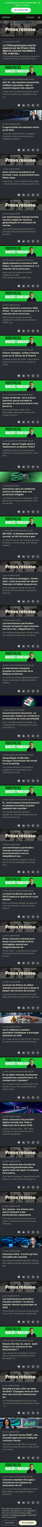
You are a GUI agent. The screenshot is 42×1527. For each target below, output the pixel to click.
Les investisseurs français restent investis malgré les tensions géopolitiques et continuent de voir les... (20, 221)
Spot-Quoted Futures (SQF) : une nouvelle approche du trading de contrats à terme (20, 1438)
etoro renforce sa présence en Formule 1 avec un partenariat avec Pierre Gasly (21, 175)
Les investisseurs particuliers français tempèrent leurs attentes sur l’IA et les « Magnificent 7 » (20, 626)
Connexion (30, 17)
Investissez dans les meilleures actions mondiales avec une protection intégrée (18, 492)
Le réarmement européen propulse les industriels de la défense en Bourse (17, 671)
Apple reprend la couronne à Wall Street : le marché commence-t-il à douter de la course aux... (20, 266)
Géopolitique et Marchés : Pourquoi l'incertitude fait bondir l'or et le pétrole (19, 761)
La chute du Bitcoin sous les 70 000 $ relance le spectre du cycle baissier (20, 897)
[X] (28, 105)
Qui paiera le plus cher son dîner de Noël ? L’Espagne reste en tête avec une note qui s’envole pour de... (20, 1392)
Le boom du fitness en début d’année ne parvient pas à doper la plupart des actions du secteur (20, 988)
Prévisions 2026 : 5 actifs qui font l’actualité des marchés (20, 1255)
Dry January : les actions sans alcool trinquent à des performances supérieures (18, 1212)
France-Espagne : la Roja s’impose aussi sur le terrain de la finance (20, 354)
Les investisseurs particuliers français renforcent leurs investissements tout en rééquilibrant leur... (18, 851)
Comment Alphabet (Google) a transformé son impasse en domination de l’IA (18, 1483)
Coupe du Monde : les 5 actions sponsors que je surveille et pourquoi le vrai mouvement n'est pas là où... (20, 402)
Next (41, 29)
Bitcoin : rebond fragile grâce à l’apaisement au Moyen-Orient (18, 445)
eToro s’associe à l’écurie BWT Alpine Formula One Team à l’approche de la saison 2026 (18, 1122)
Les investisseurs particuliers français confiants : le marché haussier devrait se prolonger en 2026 (19, 1303)
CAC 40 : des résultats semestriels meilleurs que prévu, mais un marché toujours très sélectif (20, 85)
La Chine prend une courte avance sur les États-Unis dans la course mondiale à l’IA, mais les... (19, 49)
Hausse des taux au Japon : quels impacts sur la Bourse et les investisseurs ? (20, 1347)
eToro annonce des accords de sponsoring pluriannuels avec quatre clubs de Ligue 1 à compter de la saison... (20, 1168)
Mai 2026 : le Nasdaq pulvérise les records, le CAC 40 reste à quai (20, 535)
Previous (1, 29)
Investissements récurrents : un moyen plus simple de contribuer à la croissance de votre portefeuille (20, 716)
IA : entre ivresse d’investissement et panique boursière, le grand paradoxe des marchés (21, 806)
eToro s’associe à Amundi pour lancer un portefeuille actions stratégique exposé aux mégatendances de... (18, 943)
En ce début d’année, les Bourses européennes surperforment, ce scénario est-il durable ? (20, 1078)
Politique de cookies (20, 1515)
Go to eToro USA (21, 10)
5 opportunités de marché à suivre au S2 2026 (20, 128)
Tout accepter (28, 1523)
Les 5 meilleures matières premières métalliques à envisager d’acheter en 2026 (20, 1033)
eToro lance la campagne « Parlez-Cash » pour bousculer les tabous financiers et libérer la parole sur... (20, 581)
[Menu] (39, 17)
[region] (21, 1516)
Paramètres (9, 1523)
